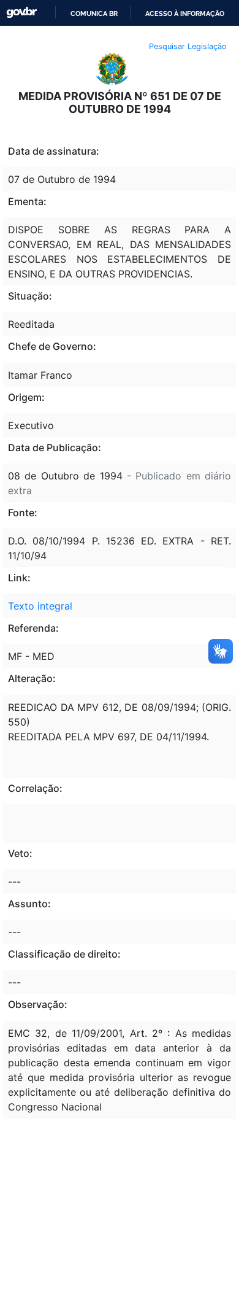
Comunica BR (94, 13)
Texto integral (40, 606)
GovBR (21, 12)
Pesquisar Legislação (188, 46)
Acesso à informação (184, 13)
